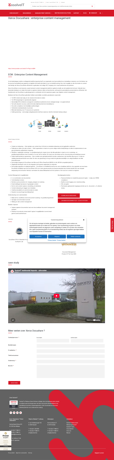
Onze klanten (70, 428)
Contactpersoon (13, 337)
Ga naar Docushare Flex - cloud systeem (74, 200)
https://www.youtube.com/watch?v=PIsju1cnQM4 (21, 68)
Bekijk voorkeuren (75, 236)
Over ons (69, 430)
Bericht (11, 366)
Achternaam (74, 337)
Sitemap (30, 452)
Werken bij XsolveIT (72, 424)
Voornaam (39, 337)
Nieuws (68, 432)
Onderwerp (12, 360)
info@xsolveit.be (32, 432)
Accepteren (38, 236)
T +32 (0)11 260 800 (33, 428)
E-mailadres (12, 350)
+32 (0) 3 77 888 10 (39, 2)
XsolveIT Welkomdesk (72, 422)
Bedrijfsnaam (12, 345)
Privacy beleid (52, 240)
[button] (84, 220)
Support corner (99, 453)
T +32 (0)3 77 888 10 (14, 430)
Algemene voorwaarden (21, 452)
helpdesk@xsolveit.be (15, 434)
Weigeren (57, 236)
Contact (63, 2)
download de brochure (68, 195)
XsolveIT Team (70, 426)
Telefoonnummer (13, 355)
